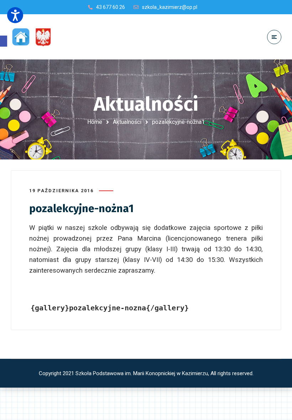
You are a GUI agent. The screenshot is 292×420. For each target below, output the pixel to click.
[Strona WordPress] (35, 37)
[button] (3, 41)
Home (94, 122)
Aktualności (127, 122)
